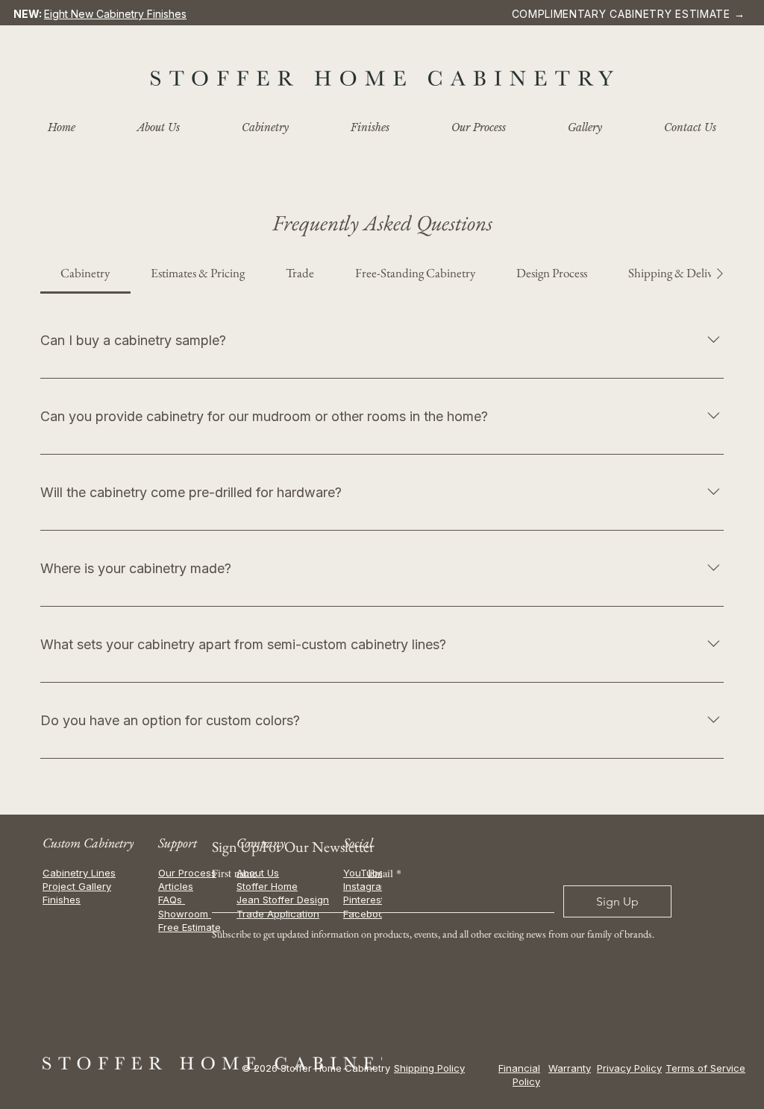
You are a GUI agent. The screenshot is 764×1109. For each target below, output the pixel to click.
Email (384, 873)
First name (234, 873)
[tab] (85, 273)
